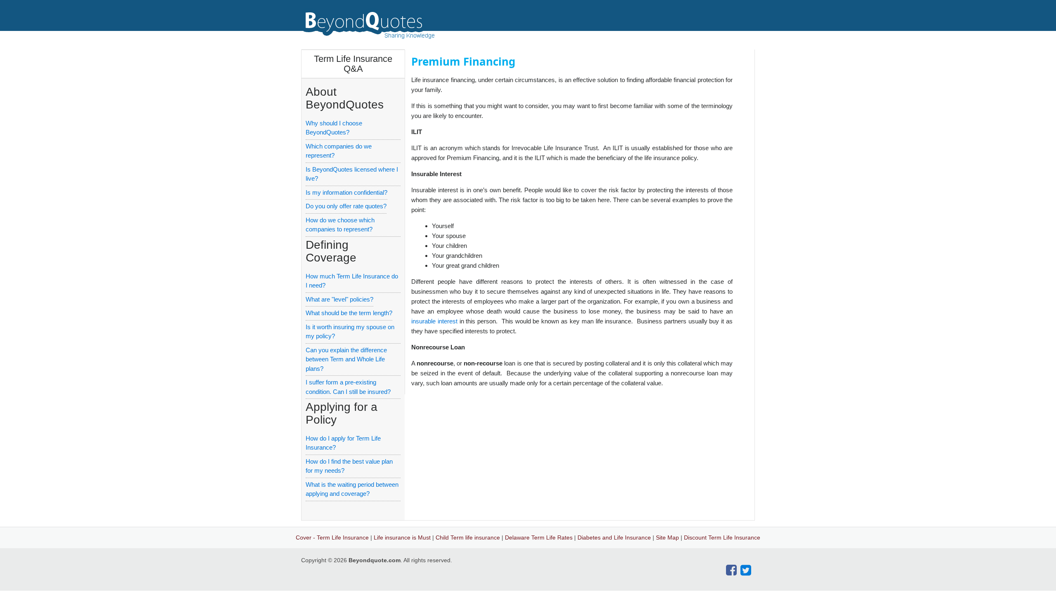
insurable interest (434, 321)
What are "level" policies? (339, 299)
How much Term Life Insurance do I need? (352, 281)
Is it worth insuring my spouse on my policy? (350, 331)
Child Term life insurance (468, 537)
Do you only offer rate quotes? (346, 206)
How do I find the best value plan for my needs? (349, 466)
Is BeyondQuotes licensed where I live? (352, 174)
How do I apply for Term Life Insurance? (343, 443)
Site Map (667, 537)
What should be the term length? (349, 312)
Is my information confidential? (346, 192)
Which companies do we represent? (339, 151)
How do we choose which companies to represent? (340, 225)
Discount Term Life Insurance (722, 537)
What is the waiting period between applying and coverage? (352, 489)
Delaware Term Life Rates (539, 537)
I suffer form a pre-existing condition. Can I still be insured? (348, 387)
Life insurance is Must (402, 537)
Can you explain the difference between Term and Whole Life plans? (346, 359)
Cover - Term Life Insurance (332, 537)
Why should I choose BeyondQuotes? (334, 128)
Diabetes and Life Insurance (614, 537)
